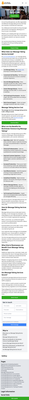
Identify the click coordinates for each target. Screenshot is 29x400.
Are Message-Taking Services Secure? (12, 349)
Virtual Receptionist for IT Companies (10, 379)
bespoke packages (18, 117)
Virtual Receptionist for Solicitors (9, 385)
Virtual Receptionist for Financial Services (11, 377)
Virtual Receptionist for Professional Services (12, 382)
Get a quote (14, 398)
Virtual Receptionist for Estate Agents (10, 375)
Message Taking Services (7, 372)
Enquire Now (14, 16)
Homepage (4, 370)
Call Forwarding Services (7, 369)
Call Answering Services (7, 367)
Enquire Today (14, 48)
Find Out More (14, 122)
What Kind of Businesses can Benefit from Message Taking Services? (13, 346)
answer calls (21, 69)
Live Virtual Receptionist (9, 56)
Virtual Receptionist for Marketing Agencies (12, 380)
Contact (3, 388)
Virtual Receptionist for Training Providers (12, 387)
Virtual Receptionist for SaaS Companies (11, 383)
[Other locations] (22, 3)
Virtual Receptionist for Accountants (10, 374)
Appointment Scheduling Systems (9, 364)
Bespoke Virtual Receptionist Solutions (11, 366)
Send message (14, 324)
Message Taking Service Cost (10, 337)
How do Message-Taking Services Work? (13, 343)
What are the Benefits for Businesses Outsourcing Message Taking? (12, 340)
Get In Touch (14, 297)
